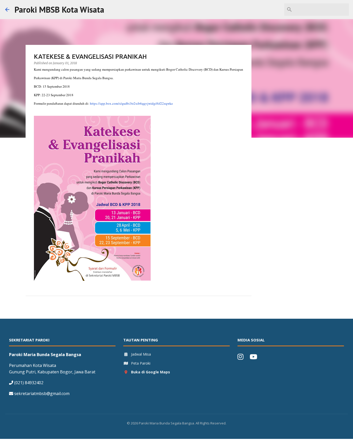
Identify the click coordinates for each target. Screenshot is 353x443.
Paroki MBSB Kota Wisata (59, 9)
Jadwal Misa (141, 354)
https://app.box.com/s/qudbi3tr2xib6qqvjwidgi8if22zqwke (131, 103)
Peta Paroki (140, 363)
